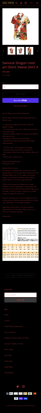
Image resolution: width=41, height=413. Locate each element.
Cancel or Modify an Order (13, 344)
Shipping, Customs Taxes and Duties (16, 338)
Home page (8, 361)
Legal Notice (8, 367)
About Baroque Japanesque (13, 326)
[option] (11, 51)
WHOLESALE (9, 372)
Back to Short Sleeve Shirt (22, 275)
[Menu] (37, 3)
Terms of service (9, 332)
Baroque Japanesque (17, 406)
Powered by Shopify (29, 406)
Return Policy (8, 349)
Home (6, 314)
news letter (8, 355)
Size (3, 83)
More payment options (20, 106)
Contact (6, 320)
